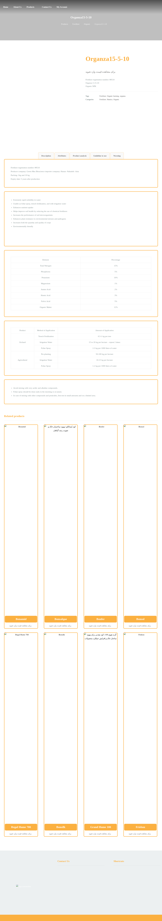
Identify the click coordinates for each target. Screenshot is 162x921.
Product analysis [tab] (80, 156)
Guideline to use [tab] (100, 156)
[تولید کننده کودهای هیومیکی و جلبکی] (157, 6)
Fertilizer (102, 96)
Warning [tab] (117, 156)
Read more (20, 614)
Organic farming (113, 96)
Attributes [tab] (62, 156)
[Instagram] (138, 901)
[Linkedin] (135, 901)
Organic (116, 99)
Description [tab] (46, 156)
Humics (109, 99)
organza (122, 96)
